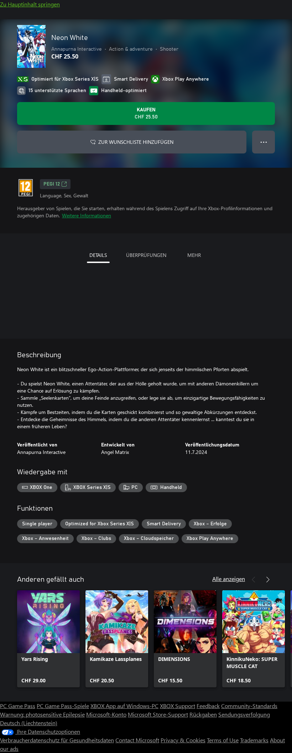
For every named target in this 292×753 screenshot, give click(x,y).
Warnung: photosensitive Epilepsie (42, 714)
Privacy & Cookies (183, 740)
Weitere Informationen (86, 215)
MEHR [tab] (194, 255)
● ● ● (263, 142)
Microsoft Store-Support (158, 714)
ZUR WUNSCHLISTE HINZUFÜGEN (135, 141)
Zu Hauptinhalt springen (30, 4)
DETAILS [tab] (98, 255)
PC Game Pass (17, 705)
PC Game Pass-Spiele (63, 705)
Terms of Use (223, 740)
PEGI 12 (51, 184)
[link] (48, 638)
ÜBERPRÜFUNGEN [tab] (146, 255)
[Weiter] (268, 580)
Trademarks (254, 740)
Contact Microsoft (137, 740)
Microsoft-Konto (106, 714)
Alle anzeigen (228, 578)
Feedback (208, 705)
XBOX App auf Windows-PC (124, 705)
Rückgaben (203, 714)
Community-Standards (249, 705)
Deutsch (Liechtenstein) (28, 723)
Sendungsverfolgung (244, 714)
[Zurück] (253, 580)
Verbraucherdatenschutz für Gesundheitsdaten (57, 740)
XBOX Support (177, 705)
